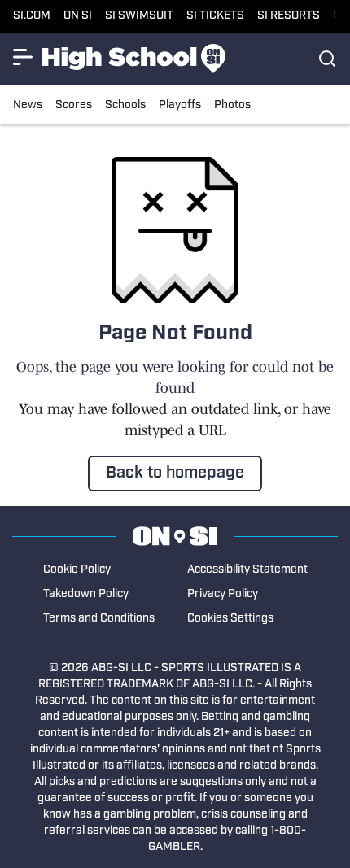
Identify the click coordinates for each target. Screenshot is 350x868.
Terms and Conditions (99, 619)
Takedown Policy (86, 594)
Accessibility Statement (247, 570)
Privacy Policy (222, 594)
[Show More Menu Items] (23, 57)
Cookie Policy (77, 570)
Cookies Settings (230, 619)
